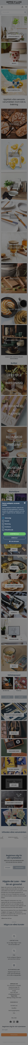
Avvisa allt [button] (14, 537)
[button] (14, 541)
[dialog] (14, 522)
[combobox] (24, 503)
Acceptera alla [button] (14, 534)
